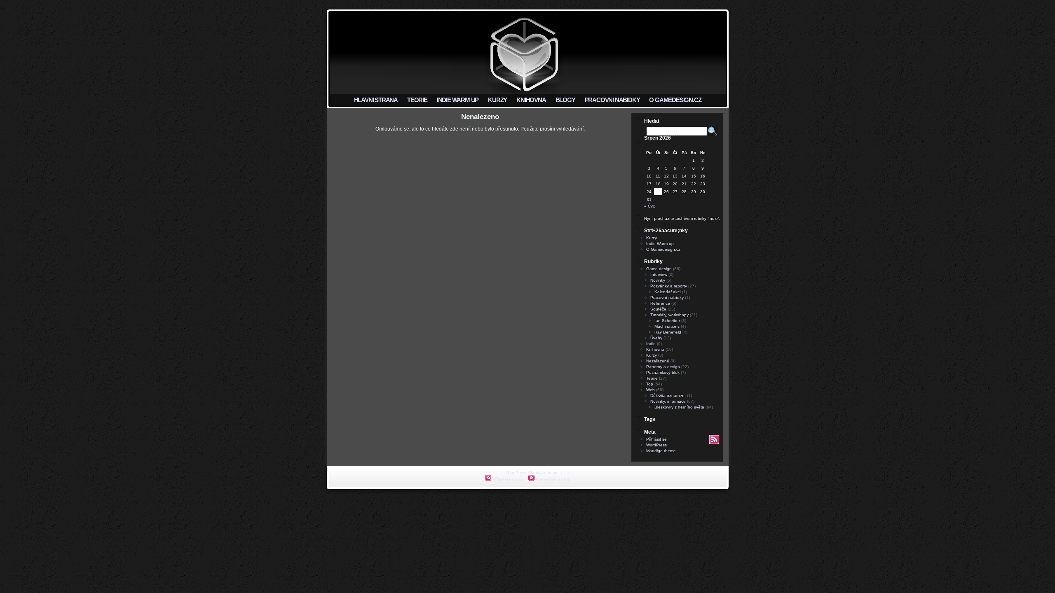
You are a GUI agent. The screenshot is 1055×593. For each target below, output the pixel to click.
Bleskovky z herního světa (679, 407)
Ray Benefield (667, 332)
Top (649, 384)
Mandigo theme (661, 450)
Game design (659, 268)
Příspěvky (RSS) (507, 479)
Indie (651, 343)
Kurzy (651, 238)
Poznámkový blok (663, 372)
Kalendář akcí (667, 291)
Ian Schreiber (667, 320)
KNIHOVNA (531, 99)
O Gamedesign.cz (663, 249)
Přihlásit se (656, 439)
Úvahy (656, 338)
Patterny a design (663, 366)
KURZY (497, 99)
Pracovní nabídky (667, 297)
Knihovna (655, 349)
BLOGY (565, 99)
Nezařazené (657, 361)
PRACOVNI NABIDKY (612, 99)
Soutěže (658, 309)
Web (650, 390)
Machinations (667, 326)
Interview (658, 274)
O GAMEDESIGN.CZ (675, 99)
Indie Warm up (660, 243)
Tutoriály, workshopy (669, 315)
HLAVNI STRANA (376, 99)
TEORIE (417, 99)
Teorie (652, 378)
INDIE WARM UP (457, 99)
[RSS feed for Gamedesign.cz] (714, 442)
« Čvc (649, 206)
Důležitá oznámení (668, 395)
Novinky (657, 280)
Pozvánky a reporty (668, 286)
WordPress (656, 445)
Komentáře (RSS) (552, 479)
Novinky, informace (668, 401)
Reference (660, 303)
